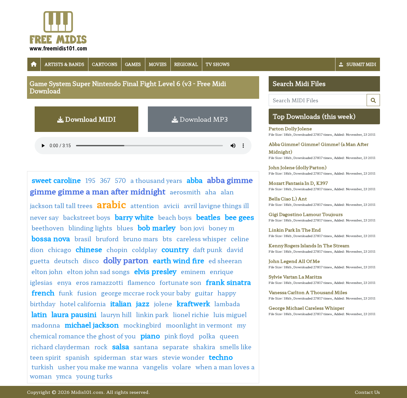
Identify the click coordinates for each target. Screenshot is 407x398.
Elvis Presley (155, 271)
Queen (229, 335)
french (42, 292)
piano (150, 335)
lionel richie (191, 314)
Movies (158, 64)
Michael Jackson (92, 324)
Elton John (47, 271)
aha (210, 191)
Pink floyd (180, 335)
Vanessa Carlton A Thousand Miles (308, 292)
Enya (64, 282)
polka (207, 335)
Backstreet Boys (86, 217)
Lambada (227, 303)
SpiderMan (110, 357)
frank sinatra (228, 282)
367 (105, 180)
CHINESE (89, 249)
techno (221, 356)
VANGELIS (155, 366)
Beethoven (47, 227)
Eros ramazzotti (99, 282)
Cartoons (104, 64)
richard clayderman (61, 346)
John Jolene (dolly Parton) (298, 167)
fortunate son (180, 282)
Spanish (77, 357)
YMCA (64, 376)
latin (39, 314)
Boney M (221, 227)
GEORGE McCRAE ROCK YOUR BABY (145, 292)
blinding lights (90, 227)
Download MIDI (90, 119)
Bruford (107, 238)
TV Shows (218, 64)
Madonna (45, 325)
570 (120, 180)
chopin (117, 249)
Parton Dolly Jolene (290, 128)
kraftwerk (193, 303)
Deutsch (66, 260)
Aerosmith (185, 191)
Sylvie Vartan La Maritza (295, 276)
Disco (91, 260)
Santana (146, 346)
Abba (195, 180)
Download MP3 (203, 119)
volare (181, 366)
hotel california (83, 303)
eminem (193, 271)
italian (121, 303)
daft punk (207, 249)
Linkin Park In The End (295, 230)
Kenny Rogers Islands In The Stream (309, 245)
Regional (186, 64)
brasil (82, 238)
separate (175, 346)
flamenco (141, 282)
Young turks (94, 376)
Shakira (204, 346)
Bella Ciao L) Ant (288, 198)
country (175, 249)
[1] (373, 100)
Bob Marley (157, 227)
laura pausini (74, 314)
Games (133, 64)
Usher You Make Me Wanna (98, 366)
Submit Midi (361, 64)
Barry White (134, 217)
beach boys (175, 217)
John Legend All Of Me (294, 261)
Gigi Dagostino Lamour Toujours (306, 214)
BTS (167, 238)
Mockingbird (143, 325)
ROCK (100, 346)
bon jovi (192, 227)
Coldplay (144, 249)
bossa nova (50, 238)
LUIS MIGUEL (230, 314)
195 (90, 180)
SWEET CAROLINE (56, 180)
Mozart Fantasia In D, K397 (298, 183)
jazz (142, 303)
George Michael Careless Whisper (306, 308)
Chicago (59, 249)
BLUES (125, 227)
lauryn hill (116, 314)
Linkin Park (152, 314)
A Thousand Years (156, 180)
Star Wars (144, 357)
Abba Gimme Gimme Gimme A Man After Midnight (141, 185)
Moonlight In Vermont (199, 325)
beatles (208, 217)
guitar (204, 292)
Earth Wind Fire (178, 260)
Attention (144, 205)
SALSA (120, 346)
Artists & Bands (64, 64)
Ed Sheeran (225, 260)
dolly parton (125, 259)
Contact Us (367, 391)
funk (66, 292)
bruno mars (140, 238)
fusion (87, 292)
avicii (171, 205)
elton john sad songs (98, 271)
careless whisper (201, 238)
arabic (111, 204)
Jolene (163, 303)
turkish (42, 366)
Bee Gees (239, 217)
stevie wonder (183, 357)
